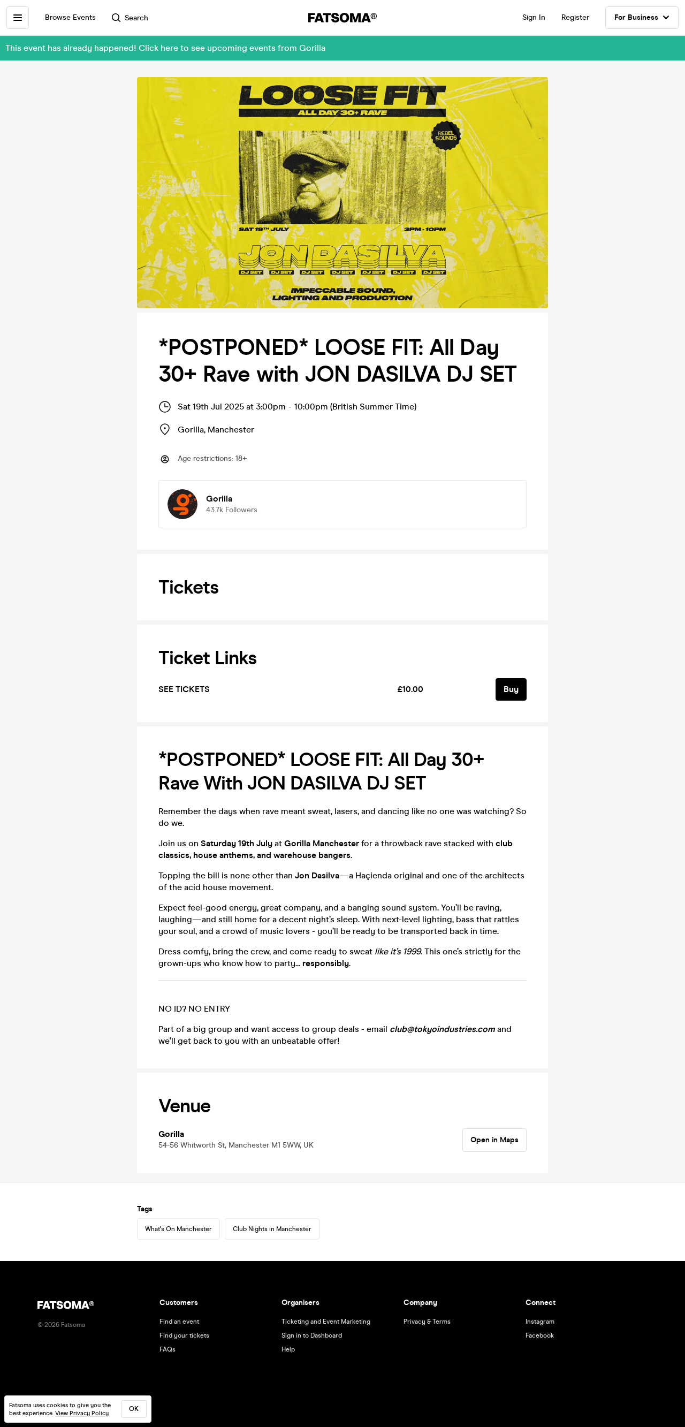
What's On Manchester (178, 1229)
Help (288, 1349)
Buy (511, 689)
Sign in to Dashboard (311, 1335)
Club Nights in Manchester (272, 1229)
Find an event (179, 1321)
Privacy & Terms (427, 1321)
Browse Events (70, 17)
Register (575, 17)
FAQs (167, 1349)
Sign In (533, 17)
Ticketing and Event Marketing (325, 1321)
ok (134, 1409)
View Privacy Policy (82, 1413)
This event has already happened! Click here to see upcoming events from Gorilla (165, 48)
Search (136, 17)
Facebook (540, 1335)
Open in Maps (494, 1139)
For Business (636, 17)
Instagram (540, 1321)
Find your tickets (184, 1335)
